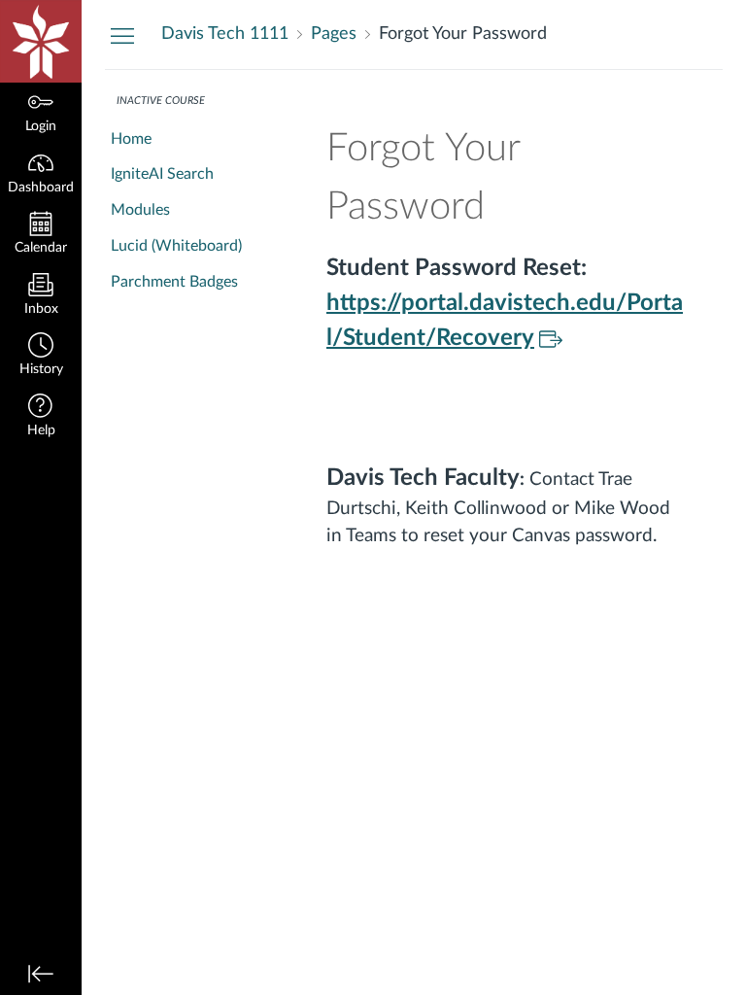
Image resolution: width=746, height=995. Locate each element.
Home (131, 139)
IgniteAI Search (162, 174)
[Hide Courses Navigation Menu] (122, 35)
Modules (140, 210)
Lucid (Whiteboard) (176, 246)
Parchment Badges (174, 282)
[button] (41, 356)
